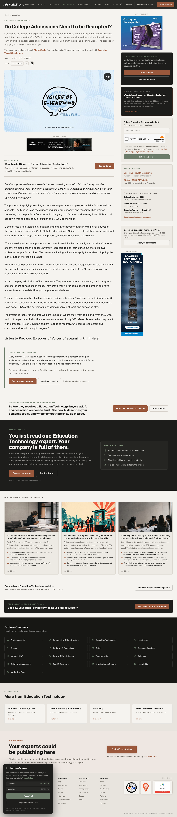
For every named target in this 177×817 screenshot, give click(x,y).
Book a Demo (104, 800)
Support (103, 803)
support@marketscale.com (141, 152)
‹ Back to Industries (12, 15)
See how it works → (131, 111)
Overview (29, 4)
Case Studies (62, 785)
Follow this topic (146, 157)
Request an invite (145, 4)
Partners (103, 796)
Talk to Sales (104, 789)
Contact (103, 785)
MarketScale (40, 50)
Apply (81, 800)
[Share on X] (27, 63)
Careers (103, 792)
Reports (60, 789)
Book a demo (105, 166)
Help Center (62, 803)
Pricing (98, 4)
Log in (129, 4)
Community (83, 4)
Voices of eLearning (79, 214)
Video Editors (83, 785)
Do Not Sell (153, 813)
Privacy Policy (128, 813)
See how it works (49, 381)
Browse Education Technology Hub (154, 587)
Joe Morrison (68, 218)
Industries (67, 4)
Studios (60, 792)
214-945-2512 (151, 756)
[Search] (121, 4)
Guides (81, 796)
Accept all (28, 796)
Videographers (84, 789)
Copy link (18, 63)
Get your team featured (22, 381)
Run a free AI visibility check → (130, 408)
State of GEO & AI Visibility (136, 180)
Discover (53, 4)
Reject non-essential (28, 802)
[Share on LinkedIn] (32, 63)
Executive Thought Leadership (138, 173)
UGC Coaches (84, 792)
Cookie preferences (166, 813)
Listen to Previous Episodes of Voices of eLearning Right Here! (51, 338)
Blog (107, 4)
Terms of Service (141, 813)
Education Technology (17, 21)
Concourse (42, 214)
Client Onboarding (64, 800)
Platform (41, 4)
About (115, 4)
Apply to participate (146, 243)
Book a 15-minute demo (122, 749)
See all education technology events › (138, 217)
